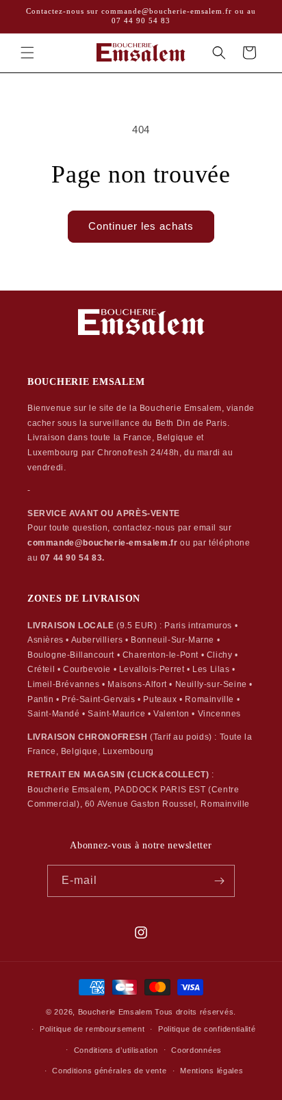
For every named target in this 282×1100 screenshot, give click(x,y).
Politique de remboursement (92, 1029)
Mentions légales (211, 1071)
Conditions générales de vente (109, 1071)
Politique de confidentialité (207, 1029)
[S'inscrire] (219, 881)
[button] (27, 53)
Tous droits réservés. (195, 1012)
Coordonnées (196, 1050)
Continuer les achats (141, 226)
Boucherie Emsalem (115, 1012)
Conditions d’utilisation (116, 1050)
